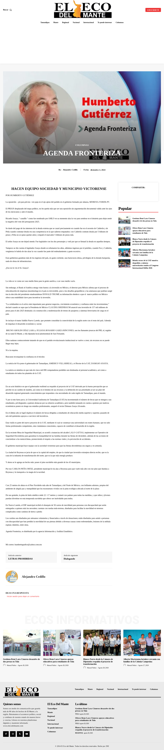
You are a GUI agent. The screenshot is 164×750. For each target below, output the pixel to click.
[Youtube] (27, 734)
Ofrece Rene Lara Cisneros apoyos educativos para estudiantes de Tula (142, 230)
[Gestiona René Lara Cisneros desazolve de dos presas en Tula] (124, 220)
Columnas (82, 145)
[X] (135, 194)
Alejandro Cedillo (70, 170)
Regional (79, 733)
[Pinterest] (141, 194)
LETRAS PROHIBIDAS (20, 558)
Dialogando (69, 558)
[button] (8, 10)
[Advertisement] (82, 44)
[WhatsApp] (147, 194)
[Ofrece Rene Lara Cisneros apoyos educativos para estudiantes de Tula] (124, 230)
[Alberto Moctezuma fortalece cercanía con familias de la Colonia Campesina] (124, 252)
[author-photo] (4, 665)
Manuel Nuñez (11, 665)
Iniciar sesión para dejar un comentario (23, 596)
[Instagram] (13, 734)
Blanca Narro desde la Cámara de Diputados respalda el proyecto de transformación (144, 241)
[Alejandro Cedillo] (12, 577)
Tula (77, 714)
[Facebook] (129, 194)
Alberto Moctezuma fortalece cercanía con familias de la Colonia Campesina (143, 252)
